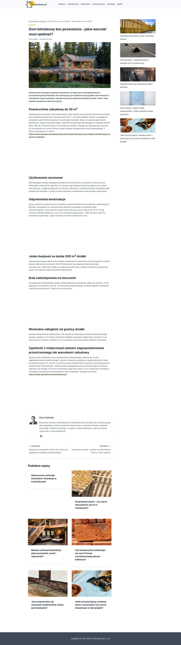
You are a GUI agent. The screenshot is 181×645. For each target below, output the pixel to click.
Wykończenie (73, 4)
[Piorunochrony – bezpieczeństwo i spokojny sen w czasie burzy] (138, 50)
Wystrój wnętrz (98, 4)
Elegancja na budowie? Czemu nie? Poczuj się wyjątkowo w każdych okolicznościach (48, 449)
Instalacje (111, 4)
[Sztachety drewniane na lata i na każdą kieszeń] (138, 26)
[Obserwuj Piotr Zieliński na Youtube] (41, 436)
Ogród (119, 4)
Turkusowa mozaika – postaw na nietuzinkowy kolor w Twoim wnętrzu (91, 449)
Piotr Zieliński (33, 39)
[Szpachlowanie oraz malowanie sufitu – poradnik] (138, 74)
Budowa (62, 4)
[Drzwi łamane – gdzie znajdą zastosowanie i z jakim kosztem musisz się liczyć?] (138, 98)
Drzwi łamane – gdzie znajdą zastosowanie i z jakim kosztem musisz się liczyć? (136, 111)
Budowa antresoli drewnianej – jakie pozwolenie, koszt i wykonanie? (46, 553)
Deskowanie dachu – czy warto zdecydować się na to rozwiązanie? (91, 504)
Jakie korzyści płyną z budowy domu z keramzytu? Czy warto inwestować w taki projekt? (90, 604)
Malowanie (85, 4)
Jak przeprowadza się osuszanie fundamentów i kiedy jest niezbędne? (47, 604)
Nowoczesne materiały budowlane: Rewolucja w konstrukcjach (44, 478)
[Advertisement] (70, 156)
